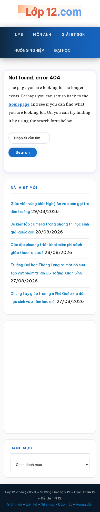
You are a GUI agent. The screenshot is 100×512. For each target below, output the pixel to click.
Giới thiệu (14, 504)
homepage (18, 104)
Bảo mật (65, 504)
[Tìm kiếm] (83, 49)
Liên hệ (31, 504)
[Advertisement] (50, 377)
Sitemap (47, 504)
